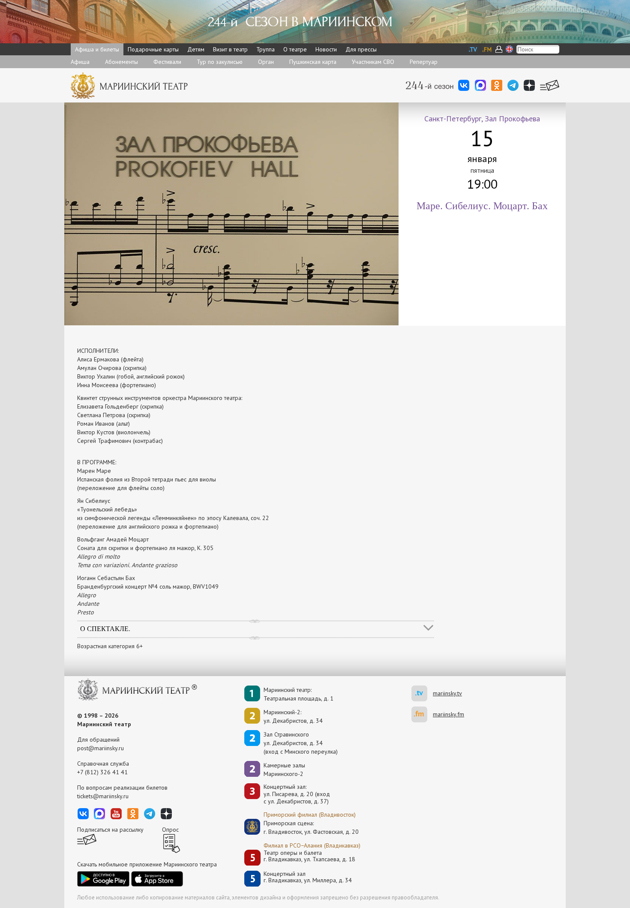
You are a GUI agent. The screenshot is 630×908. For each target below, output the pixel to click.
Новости (326, 49)
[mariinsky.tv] (422, 693)
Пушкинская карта (312, 62)
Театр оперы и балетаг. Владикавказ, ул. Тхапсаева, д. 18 (309, 856)
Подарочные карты (153, 49)
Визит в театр (230, 49)
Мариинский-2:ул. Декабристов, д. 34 (293, 716)
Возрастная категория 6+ (110, 646)
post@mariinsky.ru (100, 748)
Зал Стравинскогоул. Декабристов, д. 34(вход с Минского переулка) (301, 743)
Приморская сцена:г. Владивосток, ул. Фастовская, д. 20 (302, 827)
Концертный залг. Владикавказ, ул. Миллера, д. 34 (308, 877)
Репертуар (424, 62)
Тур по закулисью (220, 62)
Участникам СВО (373, 62)
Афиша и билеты (97, 49)
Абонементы (121, 62)
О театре (295, 49)
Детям (195, 49)
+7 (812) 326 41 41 (102, 772)
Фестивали (167, 62)
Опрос (170, 829)
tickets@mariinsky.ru (103, 796)
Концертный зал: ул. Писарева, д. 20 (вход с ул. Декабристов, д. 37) (297, 794)
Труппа (265, 49)
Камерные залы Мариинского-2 (284, 769)
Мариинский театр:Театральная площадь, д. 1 (298, 694)
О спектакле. (105, 628)
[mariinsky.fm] (422, 714)
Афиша (80, 62)
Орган (266, 62)
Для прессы (361, 49)
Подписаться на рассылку (110, 829)
